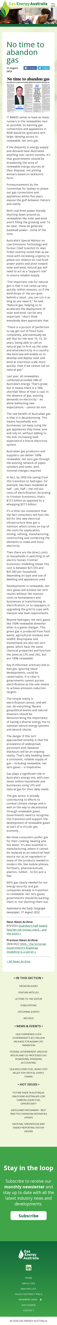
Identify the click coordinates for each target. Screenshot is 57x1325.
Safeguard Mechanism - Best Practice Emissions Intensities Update (28, 1114)
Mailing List (28, 1288)
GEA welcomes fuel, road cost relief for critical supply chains (29, 1073)
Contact (28, 1310)
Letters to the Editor (28, 999)
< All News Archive (18, 961)
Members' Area (28, 1299)
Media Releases (28, 986)
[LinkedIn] (28, 1267)
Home (28, 1277)
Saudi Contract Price (28, 1294)
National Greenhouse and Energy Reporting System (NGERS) (28, 1128)
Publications (28, 1005)
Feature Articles (28, 992)
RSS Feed (29, 1018)
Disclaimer (29, 1304)
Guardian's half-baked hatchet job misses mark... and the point (27, 929)
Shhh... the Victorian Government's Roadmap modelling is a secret (26, 947)
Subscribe (28, 1216)
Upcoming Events (28, 1012)
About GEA (28, 1283)
